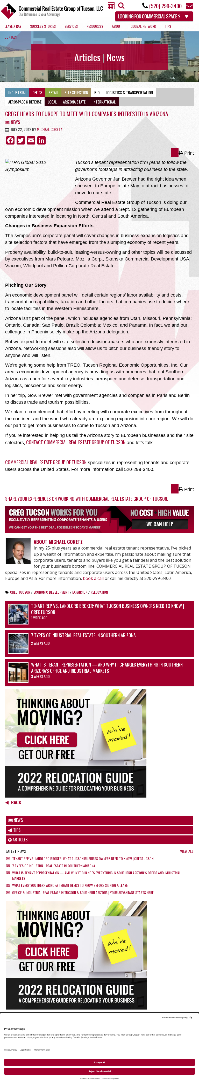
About (117, 26)
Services (71, 26)
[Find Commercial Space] (154, 15)
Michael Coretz (49, 129)
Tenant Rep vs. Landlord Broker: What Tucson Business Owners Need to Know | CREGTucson (107, 608)
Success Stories (43, 26)
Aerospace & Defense (24, 102)
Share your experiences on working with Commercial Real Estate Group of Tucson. (86, 498)
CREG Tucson (20, 592)
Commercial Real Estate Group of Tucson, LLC (52, 11)
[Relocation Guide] (99, 743)
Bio (97, 92)
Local (52, 102)
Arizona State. (74, 102)
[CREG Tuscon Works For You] (99, 519)
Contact (11, 37)
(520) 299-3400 (165, 6)
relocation (99, 592)
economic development (51, 592)
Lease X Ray (12, 26)
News (15, 122)
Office (37, 92)
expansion (79, 592)
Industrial (17, 92)
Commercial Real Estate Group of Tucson (46, 462)
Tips (168, 26)
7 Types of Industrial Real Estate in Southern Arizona (83, 635)
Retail (53, 92)
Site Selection (76, 92)
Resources (95, 26)
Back (16, 802)
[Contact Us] (189, 7)
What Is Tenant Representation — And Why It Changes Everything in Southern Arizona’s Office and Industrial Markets (107, 667)
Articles (19, 839)
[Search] (120, 7)
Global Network (143, 26)
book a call (93, 578)
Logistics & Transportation (129, 92)
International (104, 102)
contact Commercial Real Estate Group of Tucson (75, 442)
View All (186, 851)
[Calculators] (111, 7)
